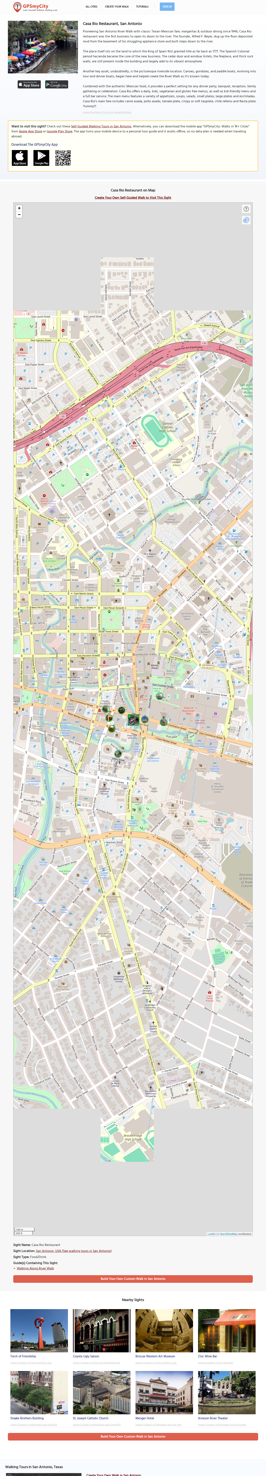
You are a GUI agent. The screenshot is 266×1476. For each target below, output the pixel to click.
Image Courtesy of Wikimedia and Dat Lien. (158, 1425)
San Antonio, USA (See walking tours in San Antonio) (74, 1251)
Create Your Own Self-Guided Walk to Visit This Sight (133, 198)
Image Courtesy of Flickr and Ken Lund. (31, 1363)
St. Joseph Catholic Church (90, 1418)
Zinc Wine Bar (207, 1356)
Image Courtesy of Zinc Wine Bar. (215, 1363)
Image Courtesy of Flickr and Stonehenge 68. (96, 1363)
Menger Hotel (144, 1418)
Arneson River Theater (213, 1418)
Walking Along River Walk (35, 1268)
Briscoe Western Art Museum (155, 1356)
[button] (133, 719)
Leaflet (211, 1234)
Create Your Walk (117, 7)
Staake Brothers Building (27, 1418)
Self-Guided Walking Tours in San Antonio (101, 126)
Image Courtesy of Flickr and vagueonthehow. (107, 112)
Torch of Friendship (23, 1356)
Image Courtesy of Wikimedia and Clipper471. (97, 1425)
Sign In (167, 7)
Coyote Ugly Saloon (86, 1356)
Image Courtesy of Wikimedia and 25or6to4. (33, 1425)
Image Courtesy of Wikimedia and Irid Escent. (222, 1425)
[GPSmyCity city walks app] (35, 7)
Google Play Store (59, 131)
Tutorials (142, 7)
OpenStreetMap (229, 1234)
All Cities (91, 7)
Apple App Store (30, 131)
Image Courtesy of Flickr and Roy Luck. (156, 1363)
